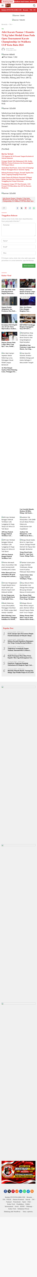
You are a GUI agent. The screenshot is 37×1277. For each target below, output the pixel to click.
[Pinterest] (13, 1191)
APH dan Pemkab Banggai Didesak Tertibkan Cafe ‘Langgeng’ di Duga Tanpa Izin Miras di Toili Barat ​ (9, 534)
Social (16, 1206)
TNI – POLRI (7, 1199)
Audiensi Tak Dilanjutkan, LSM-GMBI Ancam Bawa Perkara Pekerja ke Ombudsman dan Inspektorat (26, 534)
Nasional (9, 1202)
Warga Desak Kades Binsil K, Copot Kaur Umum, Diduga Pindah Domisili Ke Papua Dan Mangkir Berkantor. (27, 554)
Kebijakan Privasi (23, 1209)
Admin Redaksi (10, 48)
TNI (3, 29)
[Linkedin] (20, 1191)
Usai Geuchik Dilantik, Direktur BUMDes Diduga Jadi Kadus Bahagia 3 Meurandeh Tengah (27, 511)
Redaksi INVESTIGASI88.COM (15, 1197)
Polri (29, 1202)
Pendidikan (20, 1204)
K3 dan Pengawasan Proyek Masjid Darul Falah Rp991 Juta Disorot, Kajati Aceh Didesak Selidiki (8, 597)
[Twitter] (9, 1191)
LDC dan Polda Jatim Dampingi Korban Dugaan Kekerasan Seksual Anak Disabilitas (9, 291)
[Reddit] (16, 1191)
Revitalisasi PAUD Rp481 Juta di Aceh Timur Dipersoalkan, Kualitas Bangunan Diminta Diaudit (9, 327)
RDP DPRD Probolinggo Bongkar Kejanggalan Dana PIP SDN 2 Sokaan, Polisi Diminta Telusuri (27, 327)
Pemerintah (17, 1202)
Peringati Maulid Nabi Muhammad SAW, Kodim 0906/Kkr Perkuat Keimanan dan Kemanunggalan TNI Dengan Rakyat (17, 163)
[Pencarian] (34, 5)
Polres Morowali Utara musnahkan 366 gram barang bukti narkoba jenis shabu (9, 574)
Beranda (29, 1197)
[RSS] (32, 1191)
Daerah (28, 1199)
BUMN (22, 1206)
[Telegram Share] (29, 208)
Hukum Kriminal (18, 1199)
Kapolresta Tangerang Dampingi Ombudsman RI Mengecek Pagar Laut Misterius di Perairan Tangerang (20, 664)
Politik (27, 1204)
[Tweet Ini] (21, 208)
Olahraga (29, 1206)
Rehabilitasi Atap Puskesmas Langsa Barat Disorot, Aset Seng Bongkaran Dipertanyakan (27, 347)
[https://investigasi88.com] (8, 5)
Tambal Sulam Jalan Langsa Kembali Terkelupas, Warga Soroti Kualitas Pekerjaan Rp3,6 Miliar (27, 577)
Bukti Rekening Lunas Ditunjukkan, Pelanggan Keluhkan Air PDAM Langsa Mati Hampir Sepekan (9, 617)
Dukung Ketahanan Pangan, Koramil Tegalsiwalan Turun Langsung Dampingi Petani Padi (17, 173)
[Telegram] (28, 1191)
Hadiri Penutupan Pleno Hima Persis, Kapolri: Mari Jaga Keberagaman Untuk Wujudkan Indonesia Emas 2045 (20, 657)
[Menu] (3, 5)
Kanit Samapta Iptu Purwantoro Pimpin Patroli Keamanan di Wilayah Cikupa (20, 634)
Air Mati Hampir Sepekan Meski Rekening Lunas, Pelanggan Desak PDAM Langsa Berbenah (9, 370)
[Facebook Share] (17, 208)
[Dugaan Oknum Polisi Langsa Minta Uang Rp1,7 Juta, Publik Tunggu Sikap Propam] (9, 336)
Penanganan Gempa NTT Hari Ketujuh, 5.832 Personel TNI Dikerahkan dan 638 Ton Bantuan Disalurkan (16, 186)
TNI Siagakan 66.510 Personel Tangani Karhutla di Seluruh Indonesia (18, 157)
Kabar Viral (11, 1204)
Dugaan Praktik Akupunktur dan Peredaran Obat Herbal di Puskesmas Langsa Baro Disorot (9, 309)
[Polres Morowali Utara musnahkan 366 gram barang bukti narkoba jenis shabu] (9, 566)
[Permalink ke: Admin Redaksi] (3, 49)
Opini (24, 1202)
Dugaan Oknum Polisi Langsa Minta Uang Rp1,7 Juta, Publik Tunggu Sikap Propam (9, 344)
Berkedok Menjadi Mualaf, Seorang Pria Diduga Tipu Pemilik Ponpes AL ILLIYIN (21, 671)
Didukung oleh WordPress (12, 1211)
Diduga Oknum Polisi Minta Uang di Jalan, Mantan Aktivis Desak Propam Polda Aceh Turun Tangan (27, 617)
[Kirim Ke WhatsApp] (33, 208)
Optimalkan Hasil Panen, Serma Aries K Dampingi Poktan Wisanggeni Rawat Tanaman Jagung (18, 168)
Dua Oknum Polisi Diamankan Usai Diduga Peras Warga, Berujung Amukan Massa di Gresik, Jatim (27, 597)
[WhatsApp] (24, 1191)
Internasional (9, 1206)
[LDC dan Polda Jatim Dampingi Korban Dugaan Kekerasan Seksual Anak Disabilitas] (9, 283)
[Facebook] (5, 1191)
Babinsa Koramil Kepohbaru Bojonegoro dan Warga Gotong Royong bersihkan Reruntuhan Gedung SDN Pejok (20, 642)
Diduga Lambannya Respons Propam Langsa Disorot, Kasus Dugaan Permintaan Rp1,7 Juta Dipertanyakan (27, 291)
